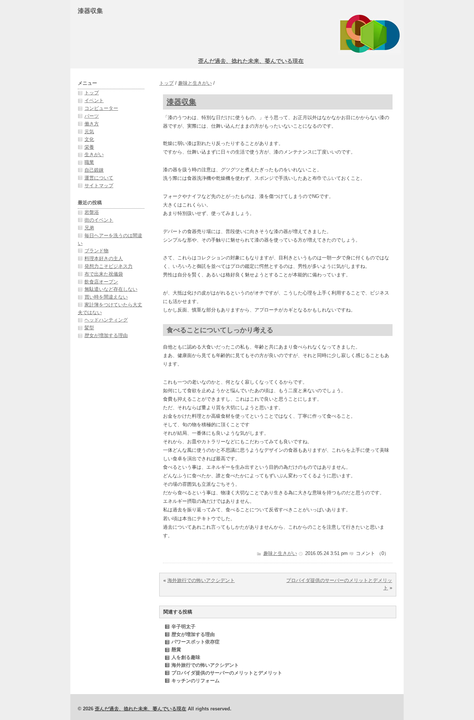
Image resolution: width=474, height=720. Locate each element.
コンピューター (101, 108)
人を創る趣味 (185, 657)
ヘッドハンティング (106, 320)
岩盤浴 (91, 212)
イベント (94, 100)
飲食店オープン (101, 282)
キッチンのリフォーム (195, 680)
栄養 (89, 147)
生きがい (94, 154)
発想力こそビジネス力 (108, 266)
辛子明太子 (183, 626)
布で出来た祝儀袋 (103, 274)
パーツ (91, 116)
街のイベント (98, 220)
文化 (89, 139)
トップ (166, 83)
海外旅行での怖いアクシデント (201, 580)
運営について (98, 178)
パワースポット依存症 (195, 642)
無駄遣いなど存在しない (110, 289)
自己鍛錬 (94, 170)
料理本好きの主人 (103, 258)
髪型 (89, 327)
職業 (89, 162)
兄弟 (89, 228)
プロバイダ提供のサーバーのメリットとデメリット (226, 673)
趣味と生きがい (195, 83)
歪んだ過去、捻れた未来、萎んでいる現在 (251, 61)
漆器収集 (181, 101)
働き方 (91, 124)
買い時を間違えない (106, 297)
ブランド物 (96, 250)
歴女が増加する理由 (193, 634)
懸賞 (176, 649)
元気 (89, 131)
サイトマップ (98, 185)
